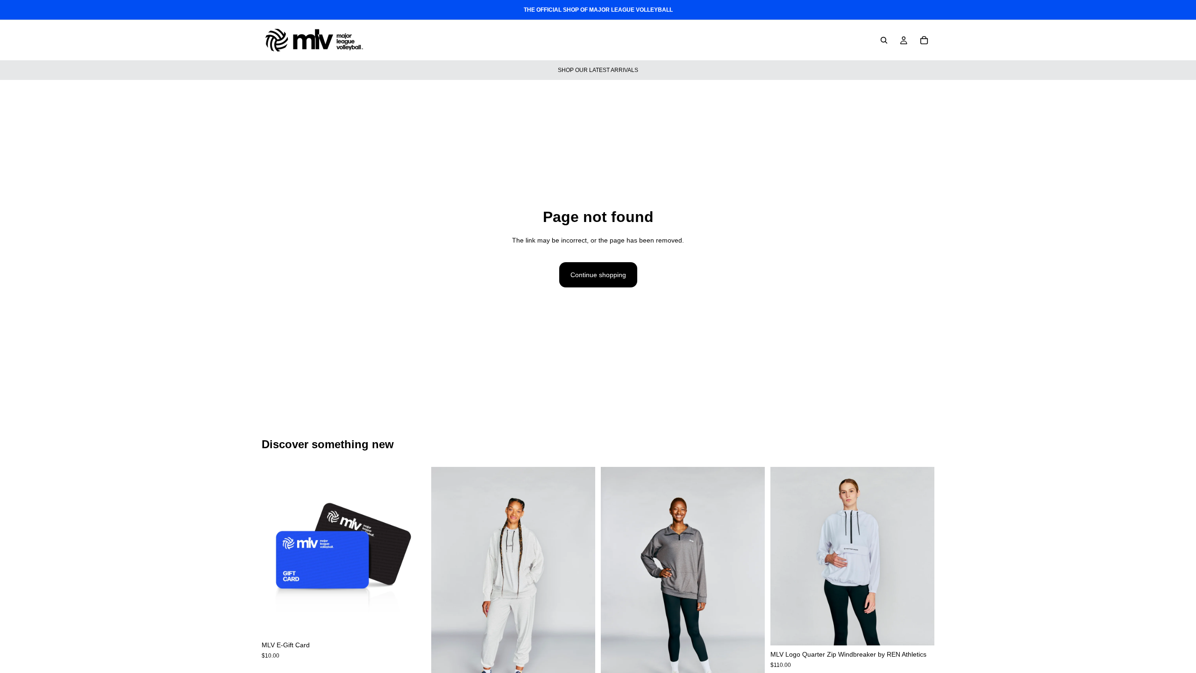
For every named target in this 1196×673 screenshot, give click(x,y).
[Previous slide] (445, 590)
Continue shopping (598, 275)
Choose (419, 621)
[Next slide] (581, 590)
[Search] (884, 40)
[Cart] (924, 40)
